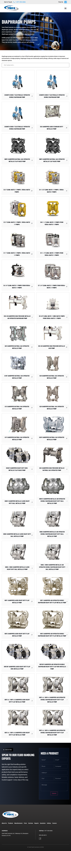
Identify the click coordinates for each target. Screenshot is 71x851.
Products (10, 823)
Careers (54, 823)
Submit (54, 793)
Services (30, 823)
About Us (4, 823)
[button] (65, 8)
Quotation (43, 823)
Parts (25, 823)
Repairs (36, 823)
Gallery (49, 823)
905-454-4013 (43, 835)
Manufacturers (18, 823)
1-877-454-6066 (48, 830)
